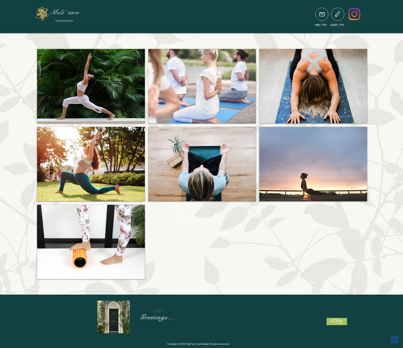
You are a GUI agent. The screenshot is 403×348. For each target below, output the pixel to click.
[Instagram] (354, 14)
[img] (91, 86)
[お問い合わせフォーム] (321, 14)
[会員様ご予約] (337, 14)
